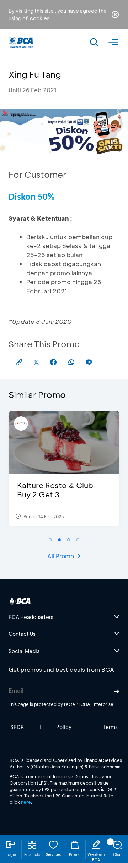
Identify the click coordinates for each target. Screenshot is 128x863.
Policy (63, 727)
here (26, 802)
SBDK (17, 727)
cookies (39, 18)
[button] (50, 539)
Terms (110, 727)
